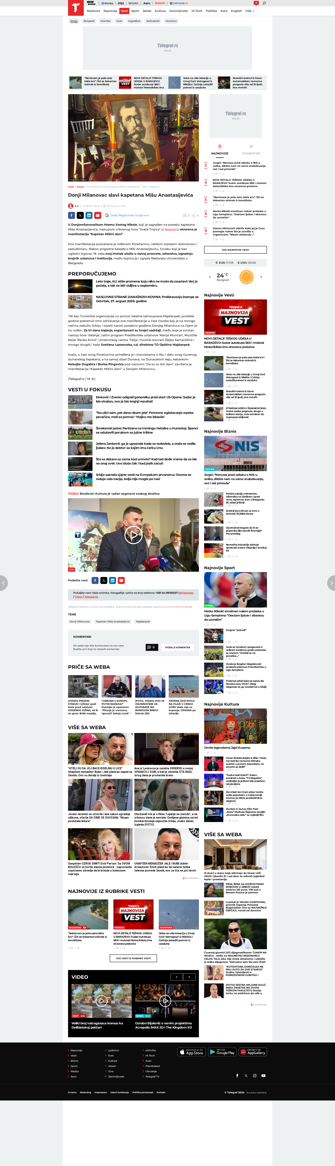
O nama (72, 1092)
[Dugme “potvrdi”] (213, 636)
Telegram (90, 596)
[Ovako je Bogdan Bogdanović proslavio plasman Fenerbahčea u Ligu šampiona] (213, 670)
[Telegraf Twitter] (246, 1075)
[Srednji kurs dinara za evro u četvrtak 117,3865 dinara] (213, 516)
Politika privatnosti (142, 1092)
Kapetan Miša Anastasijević (113, 621)
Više (248, 11)
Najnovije (219, 295)
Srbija (80, 186)
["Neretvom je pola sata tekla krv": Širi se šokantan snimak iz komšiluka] (75, 83)
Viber (78, 596)
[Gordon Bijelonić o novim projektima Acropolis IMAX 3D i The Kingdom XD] (165, 1001)
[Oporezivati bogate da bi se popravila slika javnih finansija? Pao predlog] (213, 533)
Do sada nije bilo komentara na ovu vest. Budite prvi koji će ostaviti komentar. (98, 647)
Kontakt (161, 1092)
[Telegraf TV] (263, 1075)
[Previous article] (4, 583)
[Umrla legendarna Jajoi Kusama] (235, 726)
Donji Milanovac (80, 621)
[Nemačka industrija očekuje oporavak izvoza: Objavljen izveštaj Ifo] (213, 550)
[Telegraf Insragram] (254, 1075)
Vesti (71, 186)
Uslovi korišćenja (183, 606)
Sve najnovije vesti (235, 249)
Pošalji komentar (177, 647)
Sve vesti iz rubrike (133, 958)
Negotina (172, 229)
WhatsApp (186, 592)
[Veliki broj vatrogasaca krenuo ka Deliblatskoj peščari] (102, 1001)
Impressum (101, 1092)
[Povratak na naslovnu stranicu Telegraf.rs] (76, 8)
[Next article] (331, 583)
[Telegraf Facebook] (237, 1075)
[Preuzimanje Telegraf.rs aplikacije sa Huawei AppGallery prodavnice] (253, 1052)
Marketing (85, 1092)
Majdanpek (143, 621)
